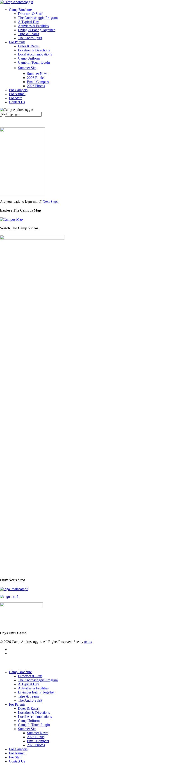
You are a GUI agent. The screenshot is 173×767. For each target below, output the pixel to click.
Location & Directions (34, 712)
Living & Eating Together (36, 692)
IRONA (88, 642)
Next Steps (50, 201)
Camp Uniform (29, 721)
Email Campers (38, 741)
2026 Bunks (35, 737)
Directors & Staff (30, 676)
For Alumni (17, 753)
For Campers (18, 749)
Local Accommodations (35, 717)
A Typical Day (28, 684)
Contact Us (17, 761)
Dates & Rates (28, 708)
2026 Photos (36, 745)
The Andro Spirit (30, 700)
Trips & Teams (28, 696)
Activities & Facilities (33, 688)
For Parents (17, 704)
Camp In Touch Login (34, 725)
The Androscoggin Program (38, 680)
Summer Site (27, 729)
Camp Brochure (20, 672)
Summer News (37, 733)
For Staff (15, 757)
